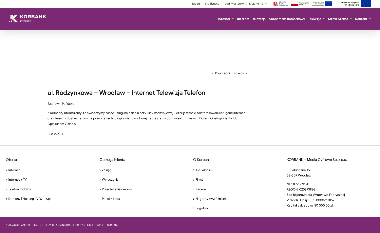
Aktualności (204, 170)
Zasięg (106, 170)
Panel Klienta (111, 199)
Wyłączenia (110, 180)
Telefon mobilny (19, 189)
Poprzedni (222, 73)
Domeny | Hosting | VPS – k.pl (29, 199)
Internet (14, 170)
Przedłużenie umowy (117, 189)
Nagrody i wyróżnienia (211, 199)
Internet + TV (17, 180)
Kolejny (239, 73)
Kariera (201, 189)
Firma (199, 180)
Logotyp (202, 208)
